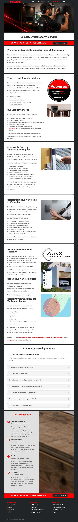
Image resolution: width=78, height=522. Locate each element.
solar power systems (57, 337)
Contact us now (60, 43)
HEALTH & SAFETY (36, 512)
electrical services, (26, 337)
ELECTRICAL (41, 1)
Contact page (16, 295)
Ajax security (12, 128)
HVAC (63, 1)
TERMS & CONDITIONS (59, 507)
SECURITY (56, 1)
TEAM (54, 512)
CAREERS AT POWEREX (37, 509)
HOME (32, 1)
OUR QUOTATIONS (58, 505)
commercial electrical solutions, (41, 337)
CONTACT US (34, 505)
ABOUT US (33, 507)
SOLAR (49, 1)
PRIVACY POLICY (57, 509)
